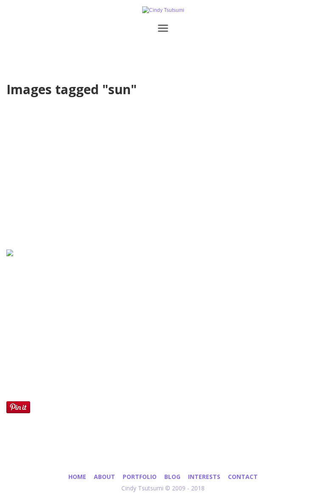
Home (77, 477)
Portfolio (140, 477)
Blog (172, 477)
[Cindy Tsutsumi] (163, 10)
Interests (204, 477)
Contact (243, 477)
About (104, 477)
